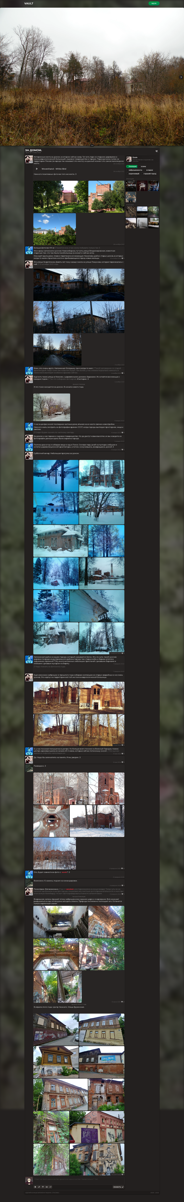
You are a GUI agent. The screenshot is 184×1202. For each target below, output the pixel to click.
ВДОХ (154, 3)
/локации (130, 179)
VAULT (28, 3)
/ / (50, 1187)
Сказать (117, 1187)
